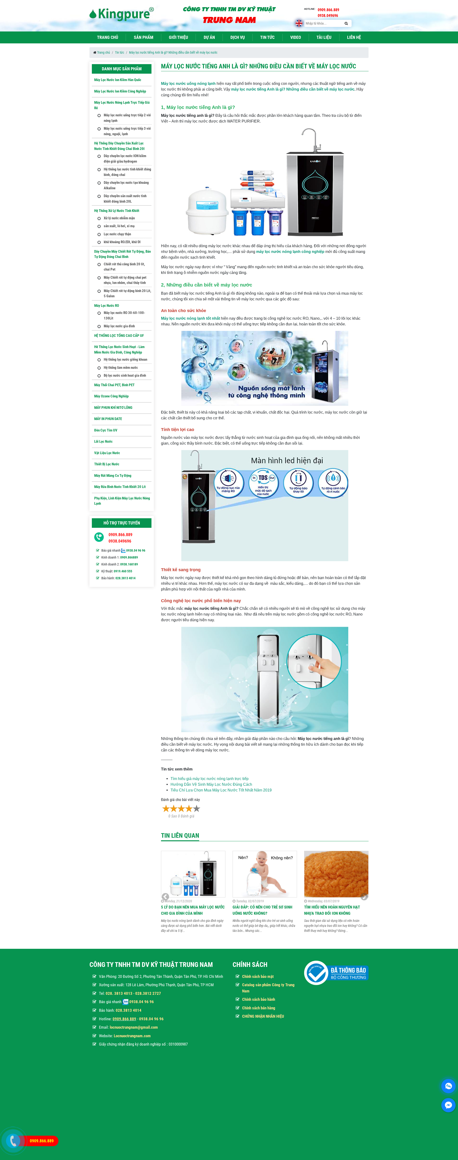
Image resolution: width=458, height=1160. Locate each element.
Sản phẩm (143, 37)
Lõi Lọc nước (103, 441)
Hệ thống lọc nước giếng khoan (125, 359)
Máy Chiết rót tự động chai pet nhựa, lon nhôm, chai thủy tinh (125, 280)
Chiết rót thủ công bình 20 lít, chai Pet (124, 267)
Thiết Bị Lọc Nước (106, 464)
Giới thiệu (178, 37)
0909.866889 (129, 557)
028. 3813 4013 (119, 993)
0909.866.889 (120, 534)
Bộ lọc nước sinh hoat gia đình (125, 375)
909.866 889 (125, 1018)
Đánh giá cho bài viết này (180, 799)
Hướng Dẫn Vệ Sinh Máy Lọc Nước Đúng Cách (211, 784)
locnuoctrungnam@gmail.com (134, 1027)
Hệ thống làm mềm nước (121, 367)
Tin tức (267, 37)
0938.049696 (120, 541)
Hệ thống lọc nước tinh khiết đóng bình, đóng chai (127, 172)
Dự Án (209, 37)
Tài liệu (324, 37)
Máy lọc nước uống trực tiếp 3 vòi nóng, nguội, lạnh (127, 131)
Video (295, 37)
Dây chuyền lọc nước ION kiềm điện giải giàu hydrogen (125, 159)
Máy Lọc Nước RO (106, 305)
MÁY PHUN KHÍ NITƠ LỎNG (113, 407)
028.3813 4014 (125, 578)
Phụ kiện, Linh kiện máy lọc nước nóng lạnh (122, 501)
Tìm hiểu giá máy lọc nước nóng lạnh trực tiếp (210, 779)
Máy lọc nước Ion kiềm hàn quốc (117, 80)
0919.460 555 (123, 571)
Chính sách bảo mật (258, 976)
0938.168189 (129, 564)
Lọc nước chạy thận (117, 234)
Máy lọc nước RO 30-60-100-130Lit (124, 315)
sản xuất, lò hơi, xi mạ (119, 226)
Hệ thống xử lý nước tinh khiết (116, 211)
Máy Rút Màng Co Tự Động (112, 475)
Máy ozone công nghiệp (111, 396)
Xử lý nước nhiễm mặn (119, 218)
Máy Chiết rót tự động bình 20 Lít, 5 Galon (127, 293)
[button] (364, 897)
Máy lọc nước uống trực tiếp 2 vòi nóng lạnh (127, 118)
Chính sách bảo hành (258, 999)
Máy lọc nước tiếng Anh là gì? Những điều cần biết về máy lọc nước (173, 52)
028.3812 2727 (148, 993)
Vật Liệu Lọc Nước (107, 453)
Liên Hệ (354, 37)
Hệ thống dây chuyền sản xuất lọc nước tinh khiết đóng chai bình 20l (119, 146)
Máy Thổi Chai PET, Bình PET (114, 385)
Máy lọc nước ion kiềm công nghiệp (120, 91)
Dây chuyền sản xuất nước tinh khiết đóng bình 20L (125, 199)
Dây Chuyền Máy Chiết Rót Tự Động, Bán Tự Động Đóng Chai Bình (122, 254)
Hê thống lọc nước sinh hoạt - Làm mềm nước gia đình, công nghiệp (119, 349)
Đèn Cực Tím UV (105, 430)
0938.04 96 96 (135, 550)
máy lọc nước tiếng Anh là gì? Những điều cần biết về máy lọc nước (292, 89)
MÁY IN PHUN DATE (108, 419)
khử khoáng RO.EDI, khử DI (122, 242)
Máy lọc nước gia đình (119, 326)
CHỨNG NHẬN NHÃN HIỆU (263, 1016)
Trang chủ (107, 37)
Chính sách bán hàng (258, 1008)
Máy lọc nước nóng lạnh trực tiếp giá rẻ (122, 105)
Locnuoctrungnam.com (132, 1035)
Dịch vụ (237, 37)
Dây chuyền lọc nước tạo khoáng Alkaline (126, 185)
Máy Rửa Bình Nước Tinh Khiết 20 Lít (120, 487)
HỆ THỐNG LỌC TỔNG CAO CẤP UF (119, 336)
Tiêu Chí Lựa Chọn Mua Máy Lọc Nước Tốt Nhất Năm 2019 (221, 790)
